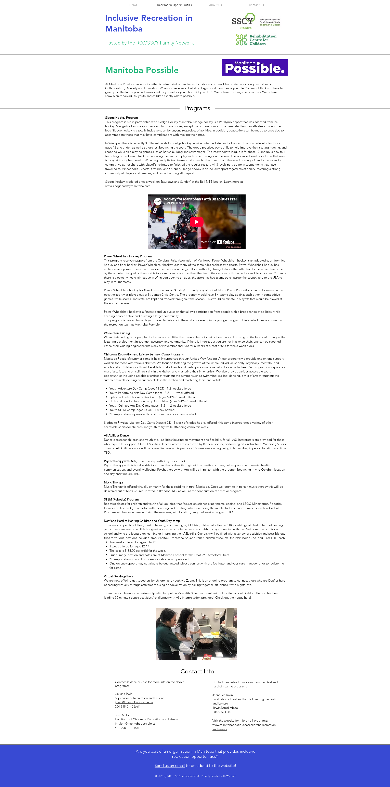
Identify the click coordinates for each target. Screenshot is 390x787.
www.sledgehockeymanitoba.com (128, 186)
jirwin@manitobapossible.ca (134, 702)
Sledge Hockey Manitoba (175, 122)
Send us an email (170, 765)
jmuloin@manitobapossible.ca (135, 723)
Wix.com (231, 776)
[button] (215, 5)
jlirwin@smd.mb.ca (225, 708)
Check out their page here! (233, 597)
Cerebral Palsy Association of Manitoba (184, 260)
